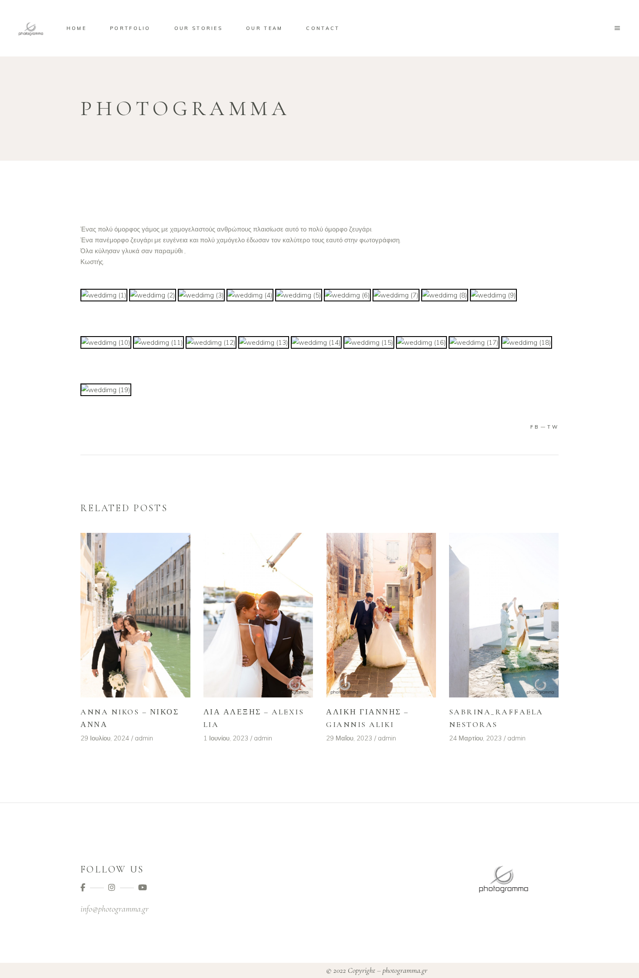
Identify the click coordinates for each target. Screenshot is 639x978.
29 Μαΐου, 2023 (349, 738)
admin (144, 738)
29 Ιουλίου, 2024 (104, 738)
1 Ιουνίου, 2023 (225, 738)
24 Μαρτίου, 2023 (475, 738)
